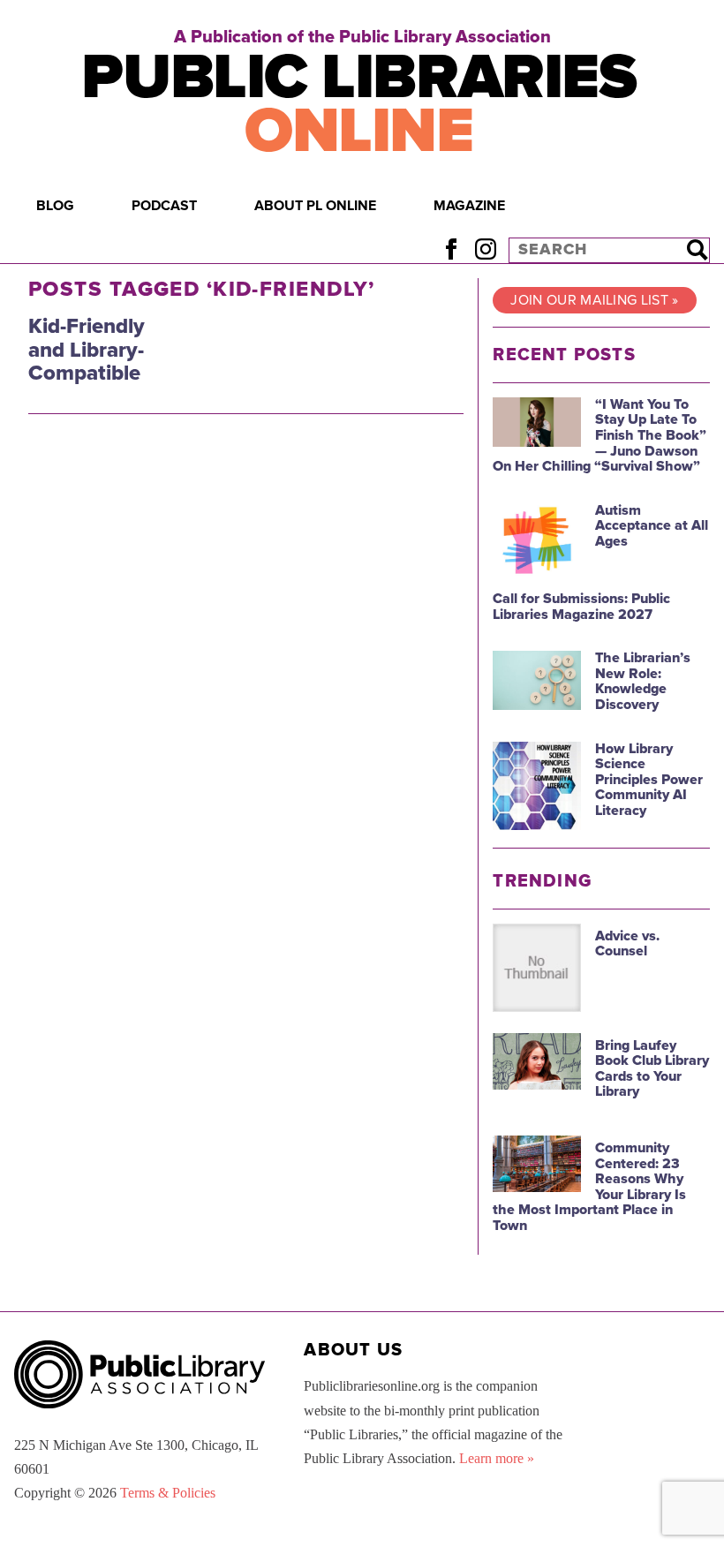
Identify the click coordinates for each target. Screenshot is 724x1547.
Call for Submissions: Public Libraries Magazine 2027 (581, 606)
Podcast (164, 206)
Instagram (485, 249)
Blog (55, 206)
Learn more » (496, 1458)
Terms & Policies (167, 1492)
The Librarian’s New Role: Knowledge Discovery (642, 681)
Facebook (451, 249)
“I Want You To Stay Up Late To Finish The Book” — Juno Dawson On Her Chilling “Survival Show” (599, 435)
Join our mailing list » (594, 300)
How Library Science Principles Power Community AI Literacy (649, 779)
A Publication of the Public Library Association (362, 37)
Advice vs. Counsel (627, 944)
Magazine (469, 206)
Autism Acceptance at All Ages (651, 526)
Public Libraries (358, 104)
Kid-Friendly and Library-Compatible (86, 349)
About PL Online (315, 206)
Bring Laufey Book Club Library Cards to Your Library (652, 1069)
